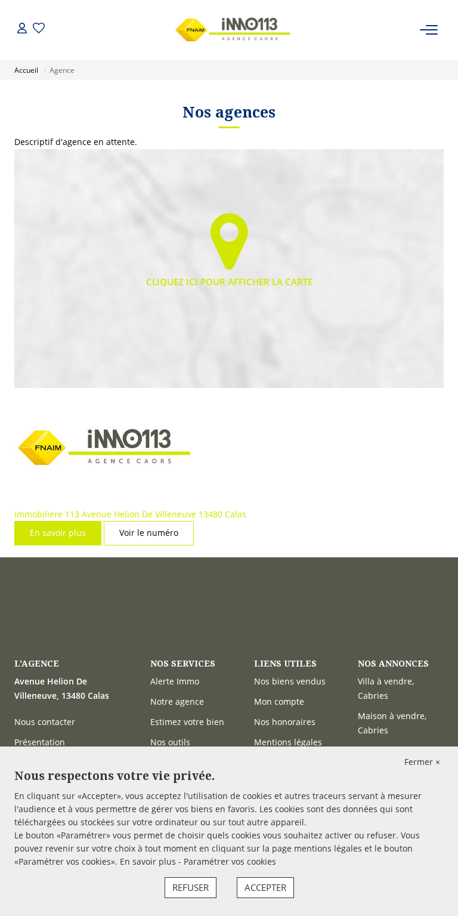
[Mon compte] (22, 29)
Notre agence (177, 701)
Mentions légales (288, 742)
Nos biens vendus (290, 681)
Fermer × (422, 761)
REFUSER (190, 887)
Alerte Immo (174, 681)
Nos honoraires (284, 721)
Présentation (39, 742)
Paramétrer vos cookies (230, 861)
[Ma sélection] (39, 29)
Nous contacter (44, 721)
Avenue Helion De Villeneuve (139, 514)
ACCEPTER (265, 887)
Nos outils (170, 742)
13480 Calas (222, 514)
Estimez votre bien (187, 721)
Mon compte (279, 701)
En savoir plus (58, 532)
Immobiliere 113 (46, 514)
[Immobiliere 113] (232, 30)
